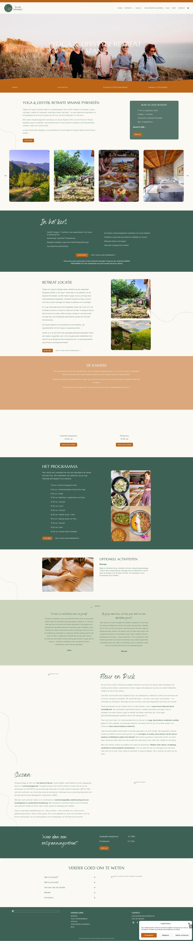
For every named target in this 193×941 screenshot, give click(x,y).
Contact (181, 8)
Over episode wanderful (80, 924)
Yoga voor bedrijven (79, 919)
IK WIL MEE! (28, 140)
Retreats (128, 8)
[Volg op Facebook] (137, 922)
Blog (168, 8)
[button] (189, 924)
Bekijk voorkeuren (182, 935)
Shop (174, 8)
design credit (111, 938)
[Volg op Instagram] (133, 922)
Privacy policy (105, 938)
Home (120, 8)
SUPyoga (74, 921)
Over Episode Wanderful (154, 8)
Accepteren (149, 935)
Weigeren (165, 935)
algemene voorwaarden (96, 938)
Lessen (138, 8)
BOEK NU (138, 134)
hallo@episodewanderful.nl (143, 916)
